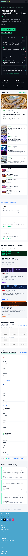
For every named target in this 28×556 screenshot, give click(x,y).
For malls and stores (5, 529)
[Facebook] (10, 520)
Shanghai (14, 442)
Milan (14, 395)
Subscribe (3, 544)
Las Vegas (14, 373)
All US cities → (6, 380)
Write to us (3, 534)
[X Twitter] (4, 520)
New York (14, 361)
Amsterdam (14, 398)
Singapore (14, 440)
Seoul (14, 447)
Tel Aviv (14, 427)
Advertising (3, 527)
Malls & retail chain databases (7, 540)
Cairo (22, 458)
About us (3, 525)
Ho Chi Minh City (16, 458)
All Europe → (5, 405)
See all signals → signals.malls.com (14, 73)
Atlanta (14, 378)
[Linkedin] (2, 520)
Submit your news (4, 531)
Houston (14, 370)
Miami (14, 366)
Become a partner (4, 542)
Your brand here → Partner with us (8, 202)
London (14, 388)
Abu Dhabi (14, 415)
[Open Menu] (26, 2)
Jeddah (14, 420)
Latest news (5, 92)
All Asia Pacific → (7, 454)
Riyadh (14, 418)
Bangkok (14, 449)
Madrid (14, 393)
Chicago (14, 375)
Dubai (14, 413)
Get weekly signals (8, 29)
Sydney (14, 452)
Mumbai (8, 458)
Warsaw (14, 400)
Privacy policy (4, 551)
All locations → (23, 352)
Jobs (2, 547)
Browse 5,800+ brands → (22, 325)
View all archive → (23, 92)
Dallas (14, 368)
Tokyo (14, 438)
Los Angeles (14, 363)
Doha (14, 422)
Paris (14, 390)
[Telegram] (7, 520)
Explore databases (6, 32)
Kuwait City (14, 425)
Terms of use (3, 553)
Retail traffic (3, 538)
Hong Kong (14, 445)
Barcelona (14, 402)
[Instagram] (13, 520)
